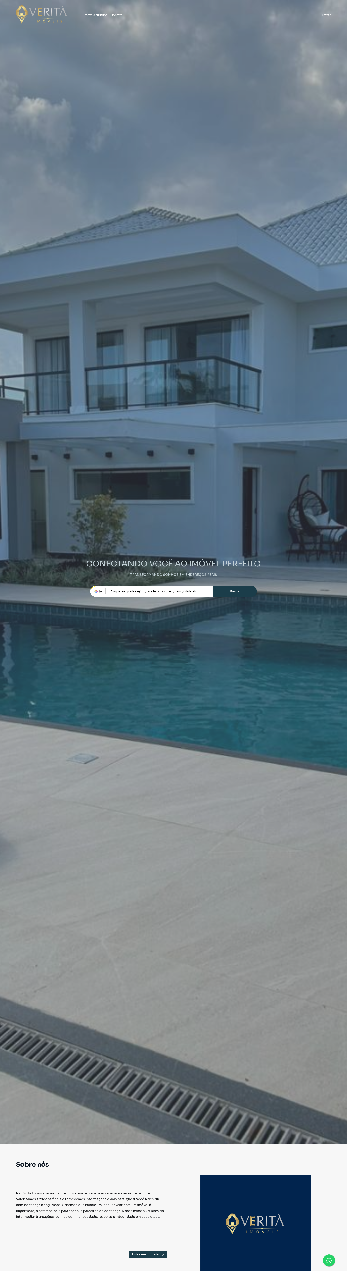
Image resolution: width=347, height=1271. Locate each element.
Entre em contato (145, 1254)
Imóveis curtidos (95, 15)
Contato (117, 15)
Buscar (235, 591)
